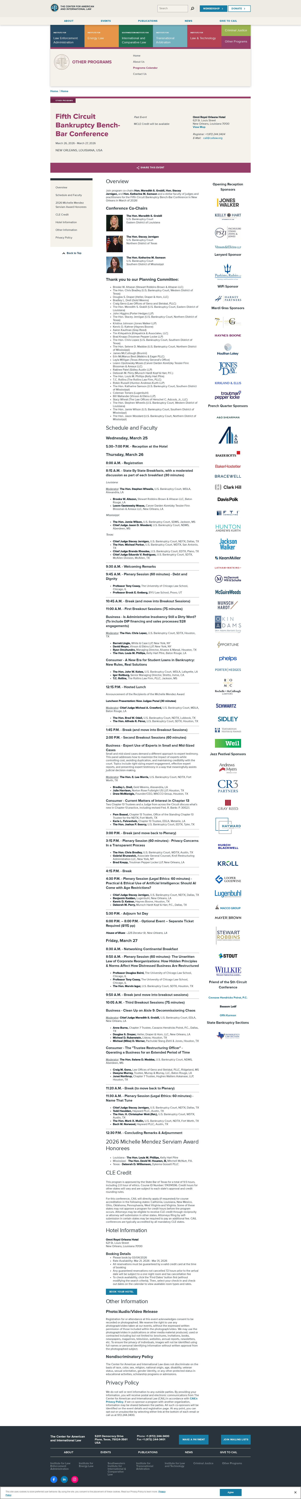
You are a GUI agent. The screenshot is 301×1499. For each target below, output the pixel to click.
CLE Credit (62, 214)
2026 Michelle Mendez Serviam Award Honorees (71, 205)
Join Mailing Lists (235, 1439)
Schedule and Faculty (69, 195)
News (189, 1452)
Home (136, 55)
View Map (199, 127)
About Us (138, 62)
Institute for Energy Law (86, 1465)
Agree (231, 1492)
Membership (211, 8)
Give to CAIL (228, 1452)
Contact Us (139, 74)
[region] (150, 1493)
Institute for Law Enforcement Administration (60, 1466)
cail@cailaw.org (212, 138)
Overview (61, 187)
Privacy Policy (64, 237)
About (68, 1452)
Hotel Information (66, 222)
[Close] (295, 1492)
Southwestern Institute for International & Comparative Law (117, 1469)
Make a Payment (194, 1439)
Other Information (66, 230)
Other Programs (232, 1463)
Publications (148, 1452)
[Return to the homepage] (72, 8)
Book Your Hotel (121, 1292)
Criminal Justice (203, 1463)
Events (106, 1452)
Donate (236, 8)
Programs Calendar (145, 68)
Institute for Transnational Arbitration (144, 1466)
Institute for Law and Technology (175, 1465)
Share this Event (152, 167)
